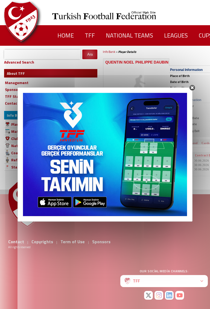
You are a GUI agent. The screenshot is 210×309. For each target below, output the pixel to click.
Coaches (18, 153)
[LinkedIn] (169, 295)
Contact (16, 241)
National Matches (27, 145)
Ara (90, 54)
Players (17, 124)
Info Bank (109, 52)
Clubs (16, 138)
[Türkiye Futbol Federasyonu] (30, 21)
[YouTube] (179, 295)
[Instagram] (158, 295)
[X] (148, 295)
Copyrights (42, 241)
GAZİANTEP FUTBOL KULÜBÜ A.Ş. (129, 160)
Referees (19, 160)
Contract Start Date (174, 155)
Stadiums (19, 167)
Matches (19, 131)
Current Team (116, 155)
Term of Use (72, 241)
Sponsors (101, 241)
